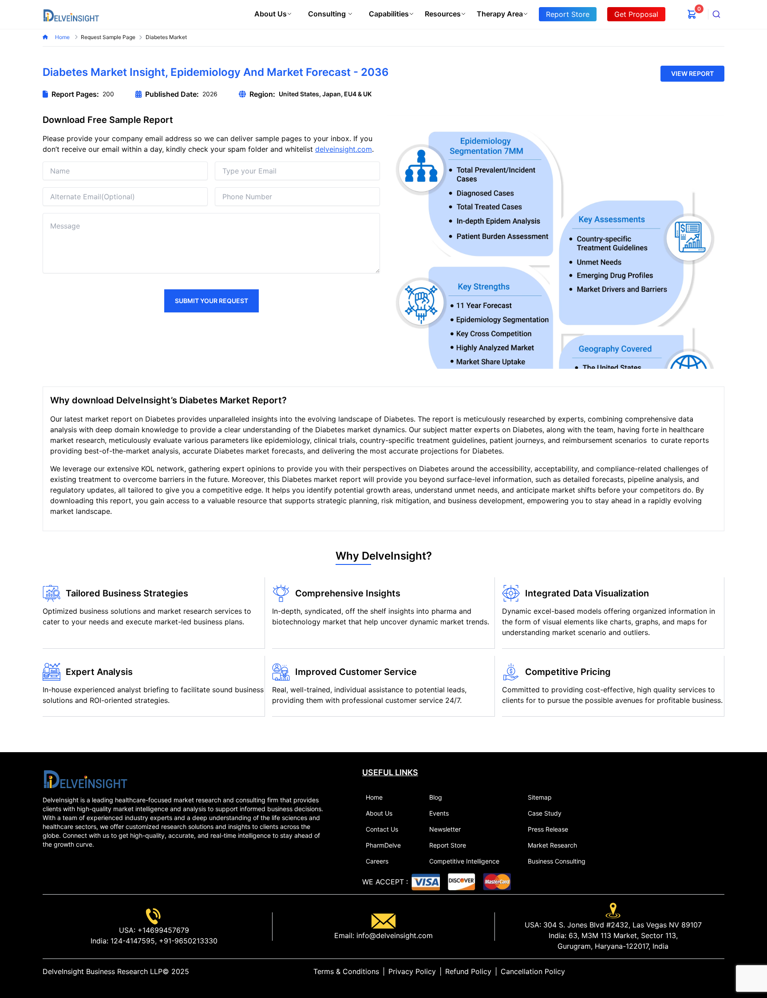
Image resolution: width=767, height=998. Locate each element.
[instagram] (720, 971)
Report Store (447, 845)
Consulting (327, 13)
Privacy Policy (412, 971)
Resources (443, 13)
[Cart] (692, 14)
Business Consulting (556, 861)
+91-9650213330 (187, 940)
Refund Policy (468, 971)
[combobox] (716, 14)
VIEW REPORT (692, 73)
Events (439, 813)
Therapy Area (500, 13)
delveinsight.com (343, 149)
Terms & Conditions (346, 971)
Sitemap (540, 797)
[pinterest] (713, 971)
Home (63, 37)
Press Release (548, 829)
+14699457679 (162, 930)
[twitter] (699, 971)
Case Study (544, 813)
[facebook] (706, 971)
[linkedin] (692, 971)
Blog (435, 797)
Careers (377, 861)
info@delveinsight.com (393, 935)
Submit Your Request (211, 300)
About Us (270, 13)
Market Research (552, 845)
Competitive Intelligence (464, 861)
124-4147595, (132, 940)
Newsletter (445, 829)
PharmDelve (383, 845)
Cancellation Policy (533, 971)
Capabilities (389, 13)
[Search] (716, 14)
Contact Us (382, 829)
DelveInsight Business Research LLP (102, 971)
